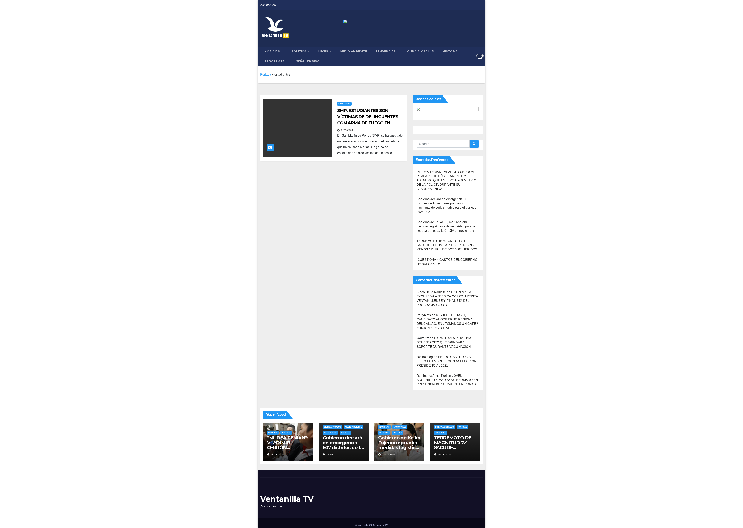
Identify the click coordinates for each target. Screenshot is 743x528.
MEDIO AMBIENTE (353, 51)
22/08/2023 (348, 130)
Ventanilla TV (287, 499)
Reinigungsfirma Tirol (432, 375)
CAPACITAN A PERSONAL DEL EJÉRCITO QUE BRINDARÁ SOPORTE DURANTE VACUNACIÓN (445, 342)
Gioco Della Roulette (431, 292)
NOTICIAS (273, 51)
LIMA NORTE (344, 104)
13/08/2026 (333, 454)
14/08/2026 (278, 454)
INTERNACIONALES (444, 427)
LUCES (323, 51)
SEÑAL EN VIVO (308, 61)
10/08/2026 (445, 454)
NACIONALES (330, 433)
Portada (265, 74)
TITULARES (440, 433)
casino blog (425, 357)
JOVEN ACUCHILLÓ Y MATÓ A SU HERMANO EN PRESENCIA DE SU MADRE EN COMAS (447, 380)
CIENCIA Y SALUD (420, 51)
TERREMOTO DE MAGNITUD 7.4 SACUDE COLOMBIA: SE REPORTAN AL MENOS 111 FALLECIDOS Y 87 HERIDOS (447, 245)
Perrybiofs (424, 315)
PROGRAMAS (275, 61)
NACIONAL (384, 427)
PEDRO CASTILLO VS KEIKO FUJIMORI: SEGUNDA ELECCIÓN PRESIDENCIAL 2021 (446, 361)
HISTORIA (451, 51)
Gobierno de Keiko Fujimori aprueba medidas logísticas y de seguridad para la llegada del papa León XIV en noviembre (446, 226)
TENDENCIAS (386, 51)
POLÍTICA (299, 51)
